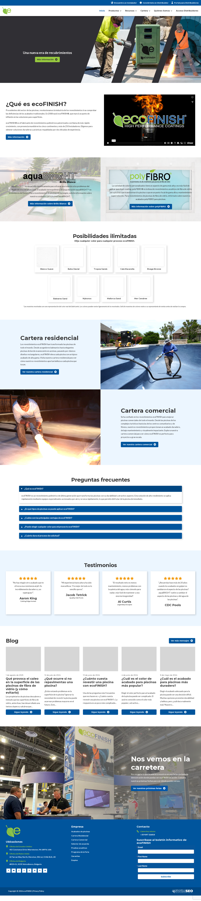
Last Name (142, 866)
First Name (142, 857)
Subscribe (166, 877)
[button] (100, 489)
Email (140, 847)
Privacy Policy (38, 891)
